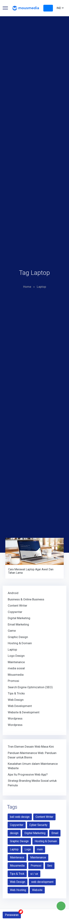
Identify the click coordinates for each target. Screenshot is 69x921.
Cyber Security (38, 825)
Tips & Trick (17, 873)
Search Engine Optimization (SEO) (30, 687)
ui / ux (34, 873)
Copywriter (15, 612)
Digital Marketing (19, 618)
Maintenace (17, 857)
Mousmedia (16, 674)
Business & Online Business (26, 599)
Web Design (16, 699)
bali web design (20, 816)
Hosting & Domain (20, 643)
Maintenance (16, 662)
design (14, 833)
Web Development (20, 706)
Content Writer (17, 605)
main (40, 849)
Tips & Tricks (16, 693)
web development (42, 882)
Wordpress (15, 718)
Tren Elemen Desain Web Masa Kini (31, 746)
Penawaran (12, 915)
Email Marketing (18, 624)
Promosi (13, 681)
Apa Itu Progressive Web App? (28, 774)
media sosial (16, 668)
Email (54, 833)
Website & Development (23, 712)
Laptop (12, 649)
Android (13, 593)
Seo (49, 865)
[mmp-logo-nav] (25, 8)
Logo (28, 849)
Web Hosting (18, 890)
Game (12, 630)
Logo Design (16, 655)
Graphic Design (18, 637)
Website (37, 890)
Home (27, 286)
